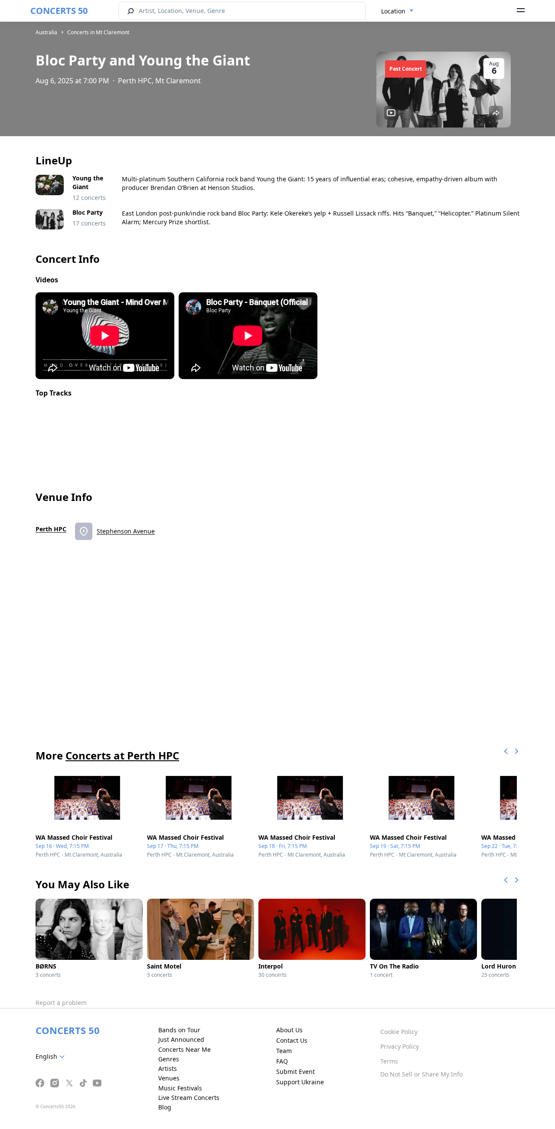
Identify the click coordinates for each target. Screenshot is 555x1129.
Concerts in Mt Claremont (98, 32)
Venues (169, 1078)
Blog (164, 1107)
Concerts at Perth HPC (122, 755)
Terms (389, 1061)
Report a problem (61, 1002)
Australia (46, 32)
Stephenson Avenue (126, 531)
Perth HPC (51, 529)
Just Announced (181, 1039)
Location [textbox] (393, 11)
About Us (289, 1030)
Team (284, 1051)
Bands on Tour (179, 1030)
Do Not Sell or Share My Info (421, 1074)
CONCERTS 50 (59, 10)
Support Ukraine (300, 1082)
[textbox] (52, 1056)
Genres (168, 1059)
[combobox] (397, 11)
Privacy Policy (399, 1046)
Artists (167, 1068)
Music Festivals (180, 1088)
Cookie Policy (399, 1032)
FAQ (282, 1061)
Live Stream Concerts (188, 1097)
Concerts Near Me (184, 1049)
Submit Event (295, 1071)
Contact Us (291, 1040)
